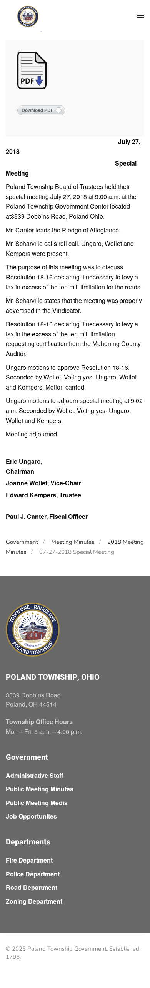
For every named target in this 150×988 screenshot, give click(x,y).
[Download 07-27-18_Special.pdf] (32, 71)
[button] (140, 15)
